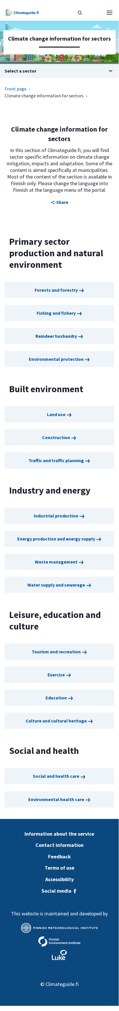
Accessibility (59, 879)
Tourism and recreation (57, 652)
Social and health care (56, 776)
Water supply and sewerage (56, 585)
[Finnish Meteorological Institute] (59, 928)
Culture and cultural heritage (57, 721)
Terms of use (59, 867)
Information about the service (59, 833)
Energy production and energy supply (56, 539)
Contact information (59, 845)
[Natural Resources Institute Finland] (59, 955)
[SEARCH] (80, 13)
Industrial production (56, 516)
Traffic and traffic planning (57, 460)
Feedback (59, 856)
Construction (56, 437)
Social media (57, 890)
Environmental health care (56, 799)
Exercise (57, 675)
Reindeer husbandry (56, 336)
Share (62, 202)
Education (57, 698)
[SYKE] (59, 941)
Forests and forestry (57, 290)
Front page (16, 89)
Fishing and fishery (57, 313)
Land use (56, 414)
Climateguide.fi (62, 984)
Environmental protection (56, 359)
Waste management (56, 562)
